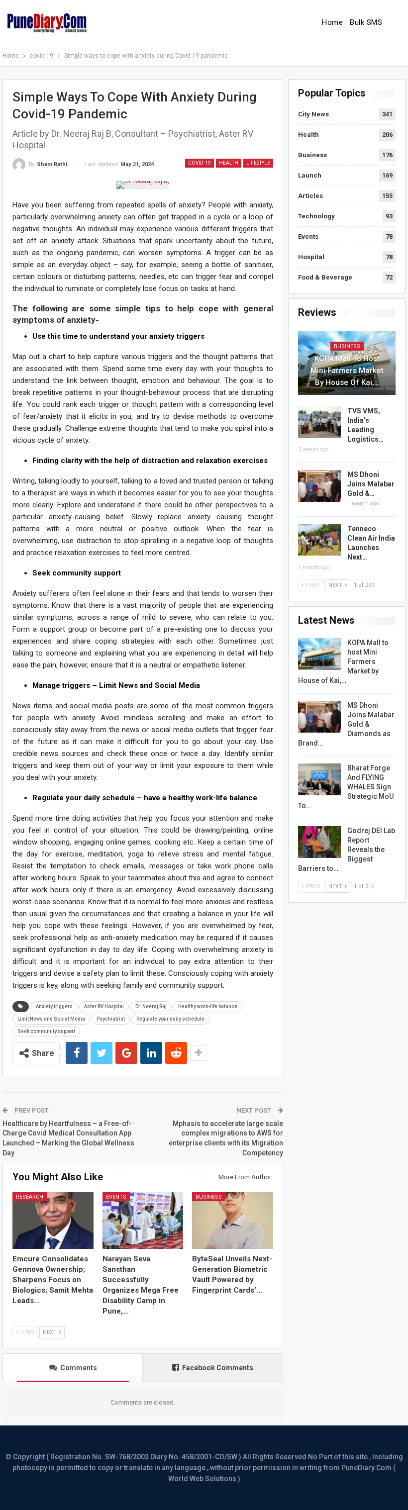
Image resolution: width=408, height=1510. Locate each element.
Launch (309, 175)
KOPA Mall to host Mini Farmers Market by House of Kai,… (347, 370)
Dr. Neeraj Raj (151, 1006)
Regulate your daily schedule (170, 1019)
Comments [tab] (78, 1368)
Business (209, 1197)
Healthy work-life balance (207, 1006)
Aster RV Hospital (104, 1006)
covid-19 (199, 163)
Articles (310, 195)
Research (29, 1197)
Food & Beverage (325, 277)
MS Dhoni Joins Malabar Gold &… (371, 484)
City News (313, 114)
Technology (316, 216)
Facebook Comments (217, 1368)
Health (228, 163)
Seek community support (46, 1031)
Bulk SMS (366, 22)
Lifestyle (258, 163)
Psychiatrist (111, 1019)
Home (332, 22)
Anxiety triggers (54, 1006)
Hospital (311, 257)
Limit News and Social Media (51, 1019)
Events (116, 1197)
